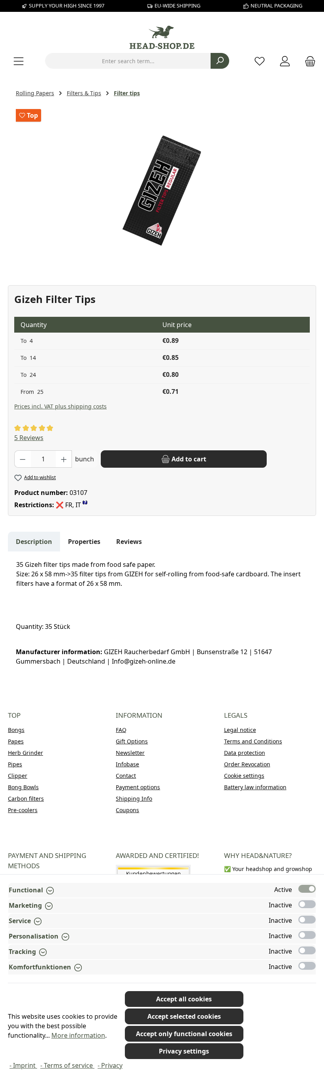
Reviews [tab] (129, 541)
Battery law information (255, 787)
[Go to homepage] (162, 37)
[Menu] (18, 61)
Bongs (16, 730)
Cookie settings (244, 775)
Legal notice (240, 730)
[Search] (220, 61)
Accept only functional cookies (184, 1033)
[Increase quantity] (64, 459)
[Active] (307, 889)
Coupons (127, 810)
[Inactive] (307, 904)
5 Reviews (28, 437)
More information (78, 1035)
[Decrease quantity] (22, 459)
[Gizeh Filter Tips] (161, 189)
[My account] (285, 61)
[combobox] (128, 61)
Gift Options (132, 741)
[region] (162, 190)
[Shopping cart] (308, 61)
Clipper (17, 775)
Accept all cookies (184, 999)
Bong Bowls (23, 787)
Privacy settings (184, 1051)
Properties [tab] (84, 541)
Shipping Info (134, 798)
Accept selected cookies (184, 1016)
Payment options (138, 787)
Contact (126, 775)
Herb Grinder (25, 752)
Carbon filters (26, 798)
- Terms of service (67, 1065)
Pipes (15, 764)
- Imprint (23, 1065)
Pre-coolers (23, 810)
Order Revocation (247, 764)
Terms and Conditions (253, 741)
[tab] (34, 541)
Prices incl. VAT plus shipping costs (60, 406)
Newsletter (130, 752)
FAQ (121, 730)
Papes (16, 741)
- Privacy (110, 1065)
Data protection (244, 752)
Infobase (127, 764)
